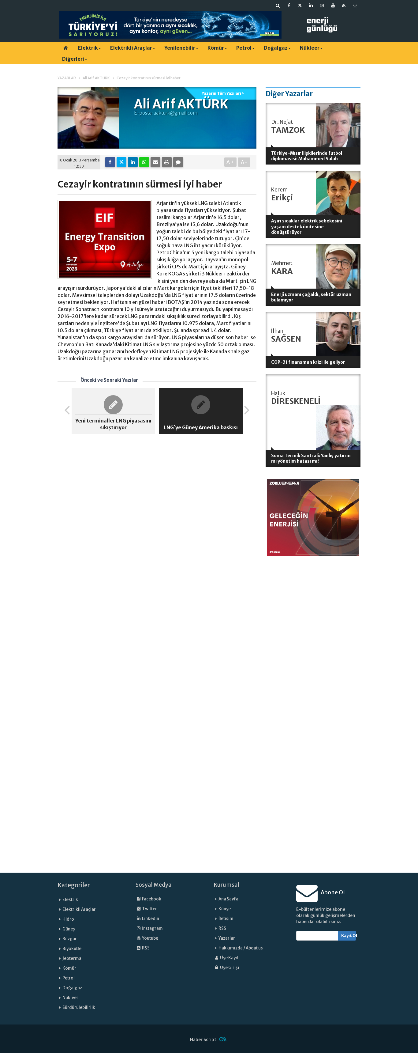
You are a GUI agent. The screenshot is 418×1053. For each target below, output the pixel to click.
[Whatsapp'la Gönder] (144, 162)
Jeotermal (72, 958)
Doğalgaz (276, 48)
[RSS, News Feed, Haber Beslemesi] (343, 5)
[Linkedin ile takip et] (310, 5)
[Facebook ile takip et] (288, 5)
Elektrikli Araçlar (131, 48)
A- (244, 162)
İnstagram (152, 928)
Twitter (149, 908)
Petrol (244, 48)
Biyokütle (71, 948)
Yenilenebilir (179, 48)
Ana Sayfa (228, 899)
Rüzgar (69, 938)
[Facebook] (110, 162)
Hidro (68, 919)
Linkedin (150, 918)
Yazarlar (226, 938)
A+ (230, 162)
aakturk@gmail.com (175, 113)
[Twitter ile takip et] (299, 5)
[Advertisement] (313, 651)
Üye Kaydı (229, 957)
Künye (224, 908)
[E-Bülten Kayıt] (354, 5)
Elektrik (88, 48)
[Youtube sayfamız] (332, 5)
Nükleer (309, 48)
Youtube (149, 938)
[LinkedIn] (133, 162)
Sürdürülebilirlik (78, 1007)
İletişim (225, 918)
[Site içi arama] (277, 5)
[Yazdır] (167, 162)
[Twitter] (121, 162)
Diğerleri (73, 59)
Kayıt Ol (348, 935)
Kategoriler (74, 885)
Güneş (68, 929)
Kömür (215, 48)
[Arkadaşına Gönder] (155, 162)
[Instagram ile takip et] (321, 5)
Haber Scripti (204, 1039)
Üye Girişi (229, 967)
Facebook (151, 899)
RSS (145, 948)
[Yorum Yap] (178, 162)
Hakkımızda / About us (240, 948)
